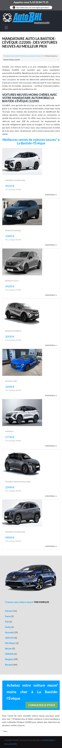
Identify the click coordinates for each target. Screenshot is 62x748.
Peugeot (11, 659)
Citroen (11, 611)
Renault (11, 664)
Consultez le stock (41, 705)
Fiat (8, 621)
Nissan (10, 648)
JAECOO (11, 637)
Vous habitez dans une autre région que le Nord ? (32, 7)
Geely (9, 627)
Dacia (9, 616)
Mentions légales (49, 740)
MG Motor (12, 643)
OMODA (11, 654)
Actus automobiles (10, 744)
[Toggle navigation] (6, 27)
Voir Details (50, 195)
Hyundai (11, 632)
